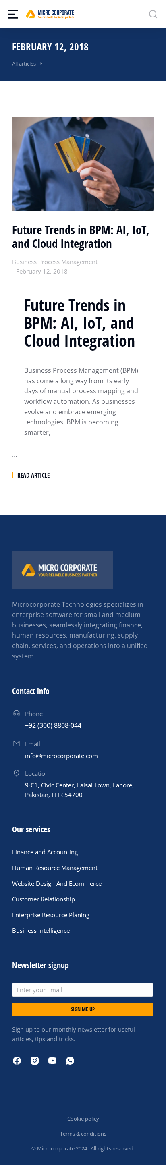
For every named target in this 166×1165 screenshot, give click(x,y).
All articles (24, 63)
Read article (33, 475)
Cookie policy (83, 1118)
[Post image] (83, 164)
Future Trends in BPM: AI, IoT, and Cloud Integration (80, 237)
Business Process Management (55, 262)
